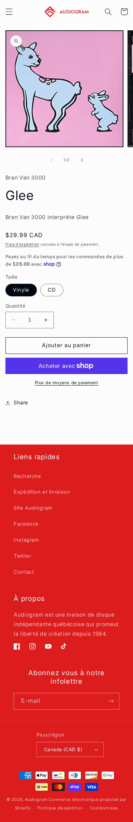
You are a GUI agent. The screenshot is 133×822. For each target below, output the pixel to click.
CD (52, 290)
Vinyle (21, 290)
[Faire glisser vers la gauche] (51, 160)
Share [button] (21, 403)
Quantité (15, 306)
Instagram (26, 540)
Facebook (26, 524)
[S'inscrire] (111, 701)
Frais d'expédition (22, 244)
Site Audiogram (33, 508)
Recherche (27, 476)
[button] (9, 11)
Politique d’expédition (60, 808)
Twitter (22, 556)
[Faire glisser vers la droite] (81, 160)
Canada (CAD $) (63, 749)
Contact (24, 572)
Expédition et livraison (42, 492)
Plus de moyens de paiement (67, 382)
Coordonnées (104, 808)
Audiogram (36, 799)
